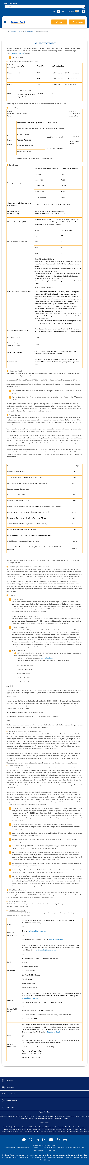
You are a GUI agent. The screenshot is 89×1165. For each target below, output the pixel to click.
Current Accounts (48, 1116)
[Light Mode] (77, 11)
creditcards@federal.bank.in (37, 931)
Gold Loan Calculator (61, 1127)
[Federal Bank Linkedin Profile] (37, 1139)
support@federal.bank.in (30, 998)
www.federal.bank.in (17, 53)
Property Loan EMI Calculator (31, 1129)
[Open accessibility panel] (83, 11)
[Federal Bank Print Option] (65, 1139)
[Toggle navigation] (5, 22)
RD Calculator (16, 1127)
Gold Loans (24, 1118)
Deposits (3, 1116)
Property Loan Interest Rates (9, 1132)
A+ (63, 11)
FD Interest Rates (47, 1129)
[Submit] (84, 7)
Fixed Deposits (11, 1116)
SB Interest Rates (72, 1129)
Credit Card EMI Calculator (77, 1127)
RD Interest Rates (59, 1129)
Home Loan (77, 1116)
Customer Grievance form (56, 939)
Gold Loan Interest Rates (45, 1132)
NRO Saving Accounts (61, 1118)
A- (54, 11)
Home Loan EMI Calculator (30, 1127)
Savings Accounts (35, 1116)
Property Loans (34, 1118)
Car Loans (85, 1116)
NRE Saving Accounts (47, 1118)
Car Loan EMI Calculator (46, 1127)
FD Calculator (7, 1127)
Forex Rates (82, 1129)
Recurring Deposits (23, 1116)
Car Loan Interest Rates (61, 1132)
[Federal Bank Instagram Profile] (44, 1139)
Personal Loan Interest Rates (79, 1132)
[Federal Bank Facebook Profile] (24, 1139)
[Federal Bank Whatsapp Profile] (58, 1139)
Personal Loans (68, 1116)
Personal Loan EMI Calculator (12, 1129)
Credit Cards (58, 1116)
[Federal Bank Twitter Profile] (31, 1139)
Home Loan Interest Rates (28, 1132)
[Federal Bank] (18, 22)
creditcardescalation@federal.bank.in (44, 950)
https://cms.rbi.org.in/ (54, 1032)
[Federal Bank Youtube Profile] (51, 1139)
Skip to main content (10, 3)
